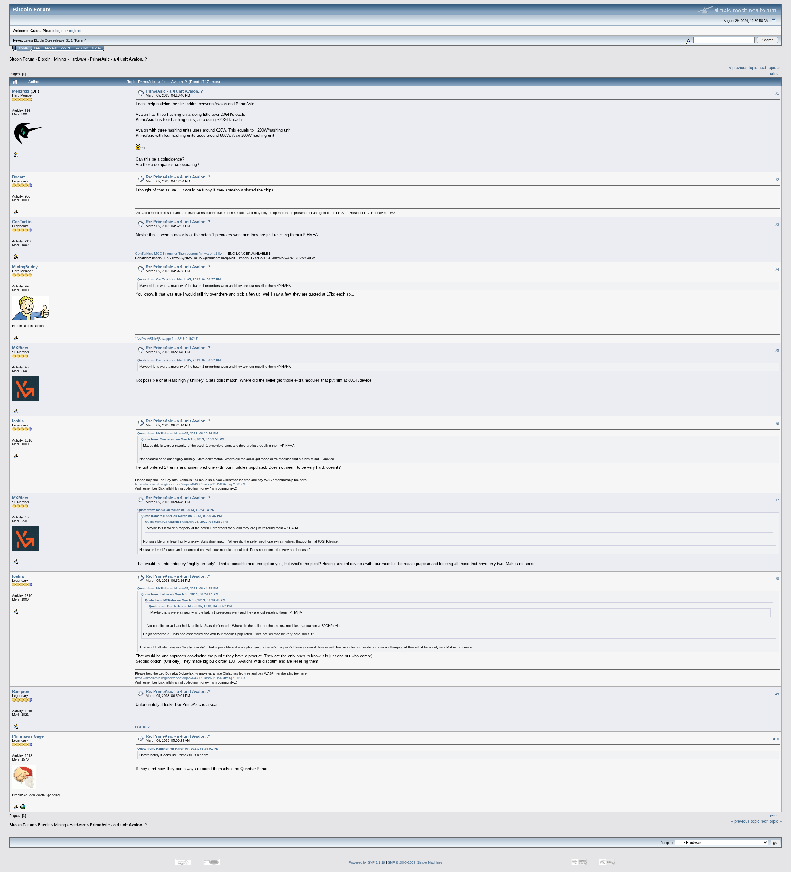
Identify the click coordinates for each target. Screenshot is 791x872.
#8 (777, 579)
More (96, 47)
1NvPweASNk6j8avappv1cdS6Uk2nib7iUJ (167, 339)
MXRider (20, 348)
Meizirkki (20, 91)
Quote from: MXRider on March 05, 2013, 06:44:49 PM (177, 588)
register (75, 31)
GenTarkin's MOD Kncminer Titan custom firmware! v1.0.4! (180, 253)
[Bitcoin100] (22, 806)
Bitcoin (44, 59)
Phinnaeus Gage (28, 736)
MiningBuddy (25, 267)
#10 (776, 739)
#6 (777, 424)
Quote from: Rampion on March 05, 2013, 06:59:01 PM (177, 748)
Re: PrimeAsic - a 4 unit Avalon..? (178, 177)
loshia (18, 421)
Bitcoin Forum (21, 59)
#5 (777, 350)
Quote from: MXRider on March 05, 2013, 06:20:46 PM (177, 433)
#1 (777, 93)
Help (37, 47)
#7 (777, 500)
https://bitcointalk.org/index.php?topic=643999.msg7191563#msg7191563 (190, 484)
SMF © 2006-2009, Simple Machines (415, 862)
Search (51, 47)
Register (81, 47)
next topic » (769, 67)
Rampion (20, 691)
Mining (60, 59)
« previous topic (743, 67)
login (59, 31)
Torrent (79, 40)
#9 (777, 694)
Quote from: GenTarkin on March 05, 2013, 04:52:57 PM (179, 279)
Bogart (18, 177)
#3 (777, 224)
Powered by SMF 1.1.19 (367, 862)
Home (23, 47)
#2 (777, 180)
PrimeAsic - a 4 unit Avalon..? (118, 59)
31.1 (69, 40)
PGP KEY (142, 727)
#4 (777, 269)
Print (774, 73)
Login (65, 47)
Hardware (78, 59)
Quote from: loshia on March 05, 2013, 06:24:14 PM (175, 510)
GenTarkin (22, 222)
